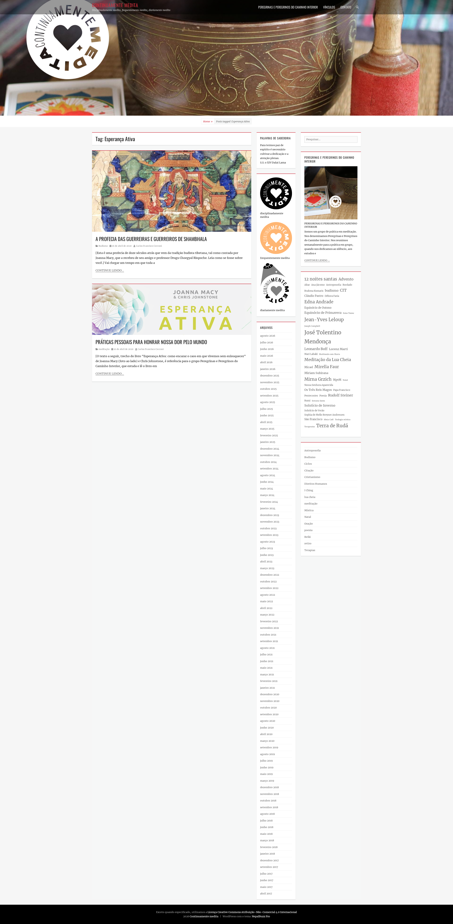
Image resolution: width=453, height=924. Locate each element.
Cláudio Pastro (313, 295)
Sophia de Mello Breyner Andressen (324, 414)
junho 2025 (267, 415)
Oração (308, 523)
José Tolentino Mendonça (322, 337)
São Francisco (313, 419)
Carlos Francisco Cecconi (149, 246)
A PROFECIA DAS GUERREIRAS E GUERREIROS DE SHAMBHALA (151, 238)
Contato (345, 7)
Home (208, 121)
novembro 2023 (269, 521)
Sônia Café (329, 419)
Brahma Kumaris (313, 290)
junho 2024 (267, 481)
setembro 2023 (269, 535)
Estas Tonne (348, 313)
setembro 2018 (269, 807)
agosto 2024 (267, 475)
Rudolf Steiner (340, 395)
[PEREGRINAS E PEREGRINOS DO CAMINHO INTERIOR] (330, 192)
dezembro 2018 (269, 787)
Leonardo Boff (316, 349)
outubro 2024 (268, 462)
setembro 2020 (269, 714)
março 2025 (267, 428)
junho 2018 (266, 827)
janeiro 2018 (267, 853)
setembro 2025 (269, 395)
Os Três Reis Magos (318, 390)
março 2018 (267, 840)
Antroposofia (333, 284)
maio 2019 (266, 774)
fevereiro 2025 (269, 435)
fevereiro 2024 (269, 501)
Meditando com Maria (329, 354)
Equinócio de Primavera (323, 313)
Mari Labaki (311, 354)
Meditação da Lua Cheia (327, 359)
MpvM (337, 379)
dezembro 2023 (269, 515)
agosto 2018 (267, 813)
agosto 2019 (267, 754)
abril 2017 (266, 893)
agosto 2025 (267, 402)
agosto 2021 (267, 648)
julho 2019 (266, 760)
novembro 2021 (269, 628)
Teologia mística (342, 419)
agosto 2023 (267, 541)
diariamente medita (272, 310)
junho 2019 (266, 767)
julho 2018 (266, 820)
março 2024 (267, 495)
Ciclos (308, 463)
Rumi (307, 400)
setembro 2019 (269, 747)
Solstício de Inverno (319, 405)
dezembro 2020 (269, 694)
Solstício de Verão (314, 410)
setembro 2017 (269, 867)
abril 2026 (266, 362)
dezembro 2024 (269, 448)
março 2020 (267, 740)
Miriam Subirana (316, 373)
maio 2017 (266, 887)
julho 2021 (266, 654)
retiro (307, 543)
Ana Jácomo (318, 284)
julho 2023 (266, 548)
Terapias (309, 550)
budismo (332, 291)
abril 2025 (266, 422)
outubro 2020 (268, 707)
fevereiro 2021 (268, 681)
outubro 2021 (268, 634)
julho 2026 (266, 342)
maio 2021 (266, 667)
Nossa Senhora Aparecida (318, 385)
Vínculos (329, 7)
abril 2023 (266, 561)
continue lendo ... (317, 260)
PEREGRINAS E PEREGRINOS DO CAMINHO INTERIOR (288, 7)
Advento (346, 279)
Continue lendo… (110, 270)
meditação (104, 349)
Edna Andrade (318, 301)
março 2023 (267, 568)
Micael (308, 367)
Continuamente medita (115, 5)
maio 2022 (266, 601)
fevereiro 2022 (269, 621)
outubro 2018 (268, 800)
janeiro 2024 (267, 508)
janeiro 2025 (267, 442)
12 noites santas (320, 279)
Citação (309, 470)
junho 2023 (267, 555)
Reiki (307, 536)
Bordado (347, 284)
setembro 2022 (269, 588)
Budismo (103, 246)
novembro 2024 (269, 455)
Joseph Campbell (312, 326)
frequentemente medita (275, 258)
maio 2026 (266, 355)
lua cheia (309, 497)
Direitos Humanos (315, 483)
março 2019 (267, 780)
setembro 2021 (269, 641)
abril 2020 (266, 734)
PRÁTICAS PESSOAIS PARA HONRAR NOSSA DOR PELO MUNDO (151, 341)
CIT (343, 290)
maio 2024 (266, 488)
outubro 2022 (268, 581)
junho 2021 (266, 661)
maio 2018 (266, 833)
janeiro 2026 (267, 369)
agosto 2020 (267, 720)
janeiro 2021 (267, 687)
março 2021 (267, 674)
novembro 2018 (269, 794)
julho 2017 (266, 873)
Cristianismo (312, 477)
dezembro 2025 (269, 375)
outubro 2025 (268, 388)
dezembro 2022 (269, 574)
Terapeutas (309, 427)
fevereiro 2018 (269, 847)
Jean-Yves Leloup (324, 319)
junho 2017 (266, 880)
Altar (307, 284)
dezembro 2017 (269, 860)
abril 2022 (266, 608)
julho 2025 (266, 408)
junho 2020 (267, 727)
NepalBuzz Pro (261, 916)
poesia (308, 530)
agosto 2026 (267, 335)
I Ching (308, 490)
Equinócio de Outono (317, 307)
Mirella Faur (326, 366)
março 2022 (267, 614)
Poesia (323, 395)
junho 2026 (267, 349)
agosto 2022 (267, 594)
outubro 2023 (268, 528)
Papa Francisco (341, 390)
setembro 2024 (269, 468)
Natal (345, 380)
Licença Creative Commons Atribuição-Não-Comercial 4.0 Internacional (252, 912)
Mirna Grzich (318, 379)
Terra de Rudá (332, 426)
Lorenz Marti (338, 349)
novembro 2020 (269, 701)
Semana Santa (318, 401)
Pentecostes (311, 395)
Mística (309, 510)
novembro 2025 (269, 382)
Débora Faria (332, 295)
